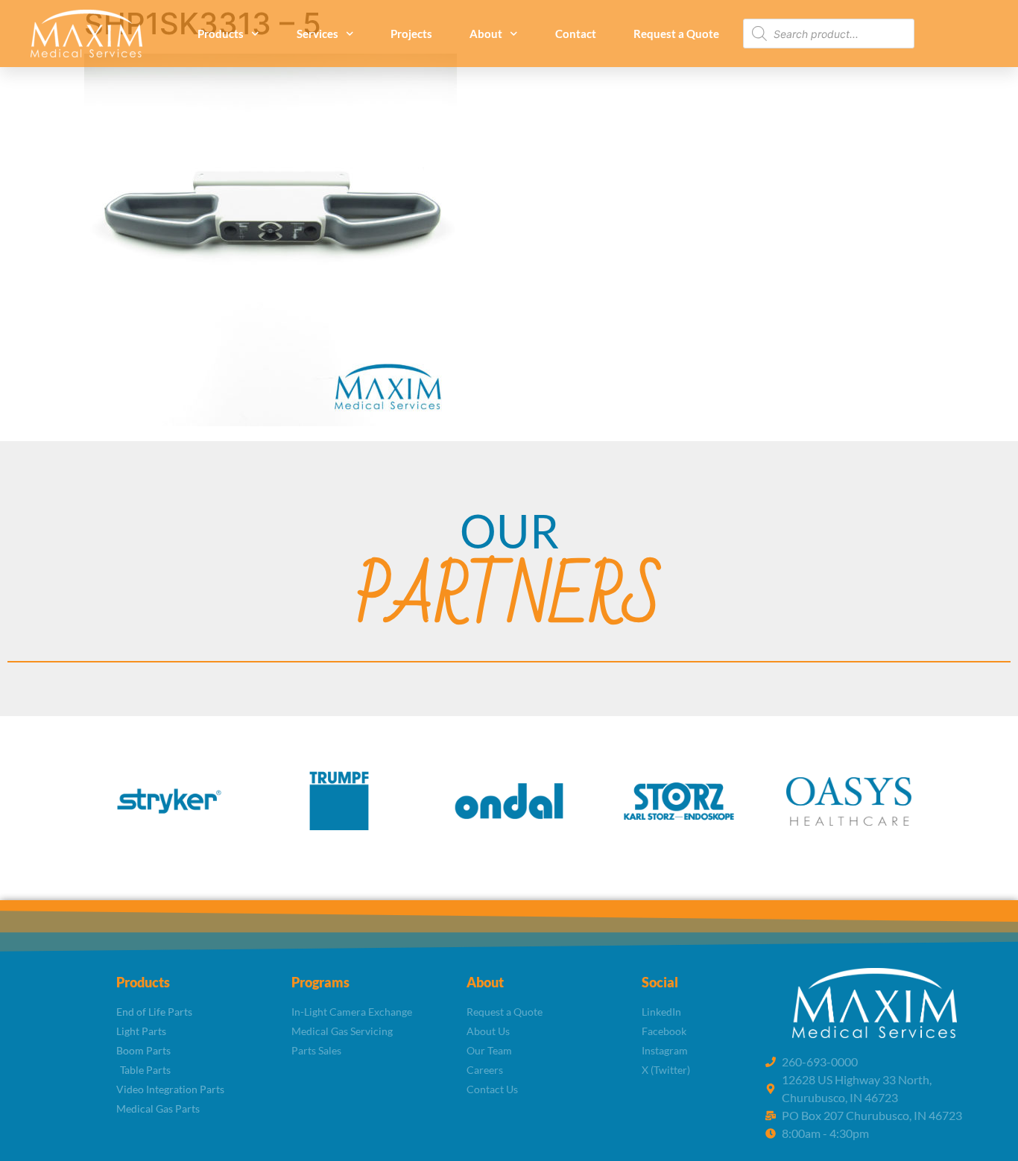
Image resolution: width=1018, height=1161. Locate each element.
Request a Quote (676, 33)
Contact (575, 33)
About (486, 33)
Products (220, 33)
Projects (411, 33)
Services (317, 33)
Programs (320, 982)
